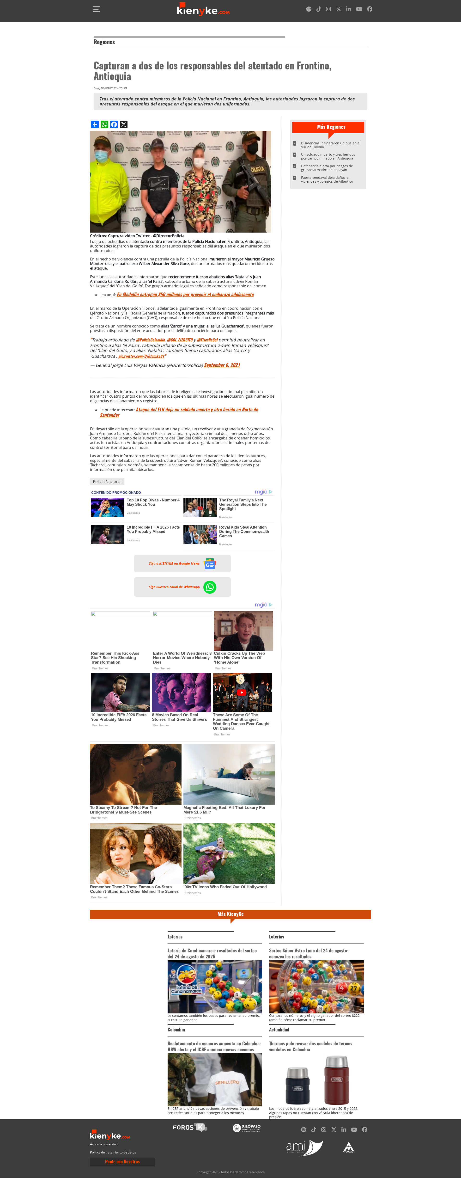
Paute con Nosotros (122, 1162)
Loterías (175, 937)
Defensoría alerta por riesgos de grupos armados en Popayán (327, 168)
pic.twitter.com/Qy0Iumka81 (141, 356)
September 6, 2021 (222, 365)
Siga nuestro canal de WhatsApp (175, 587)
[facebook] (369, 10)
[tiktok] (318, 10)
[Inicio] (203, 9)
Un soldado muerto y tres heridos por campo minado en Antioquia (328, 156)
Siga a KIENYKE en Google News (175, 563)
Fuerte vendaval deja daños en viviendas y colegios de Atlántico (327, 179)
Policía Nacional (107, 481)
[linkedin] (348, 10)
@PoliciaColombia (150, 340)
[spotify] (308, 10)
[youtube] (359, 10)
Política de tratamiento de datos (113, 1152)
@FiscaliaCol (207, 340)
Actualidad (279, 1030)
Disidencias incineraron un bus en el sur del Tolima (330, 145)
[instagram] (328, 10)
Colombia (176, 1030)
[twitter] (338, 10)
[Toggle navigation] (96, 9)
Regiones (104, 42)
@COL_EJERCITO (179, 340)
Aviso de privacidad (104, 1144)
